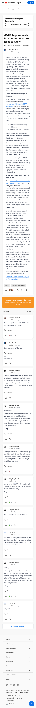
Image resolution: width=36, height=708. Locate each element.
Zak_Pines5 (12, 532)
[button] (10, 46)
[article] (18, 327)
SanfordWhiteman (14, 446)
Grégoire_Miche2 (14, 405)
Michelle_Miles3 (13, 50)
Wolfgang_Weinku (14, 370)
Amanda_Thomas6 (14, 317)
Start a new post (20, 302)
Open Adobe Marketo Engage (18, 24)
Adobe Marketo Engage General (11, 9)
